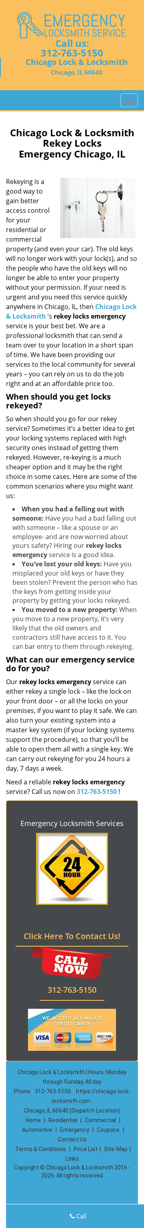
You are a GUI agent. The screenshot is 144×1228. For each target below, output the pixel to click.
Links (72, 1158)
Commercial (100, 1120)
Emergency (74, 1130)
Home (33, 1120)
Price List (86, 1149)
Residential (62, 1120)
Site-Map (116, 1149)
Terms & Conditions (40, 1149)
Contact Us (72, 1139)
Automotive (37, 1130)
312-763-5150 (72, 52)
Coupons (108, 1130)
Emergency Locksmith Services (72, 823)
